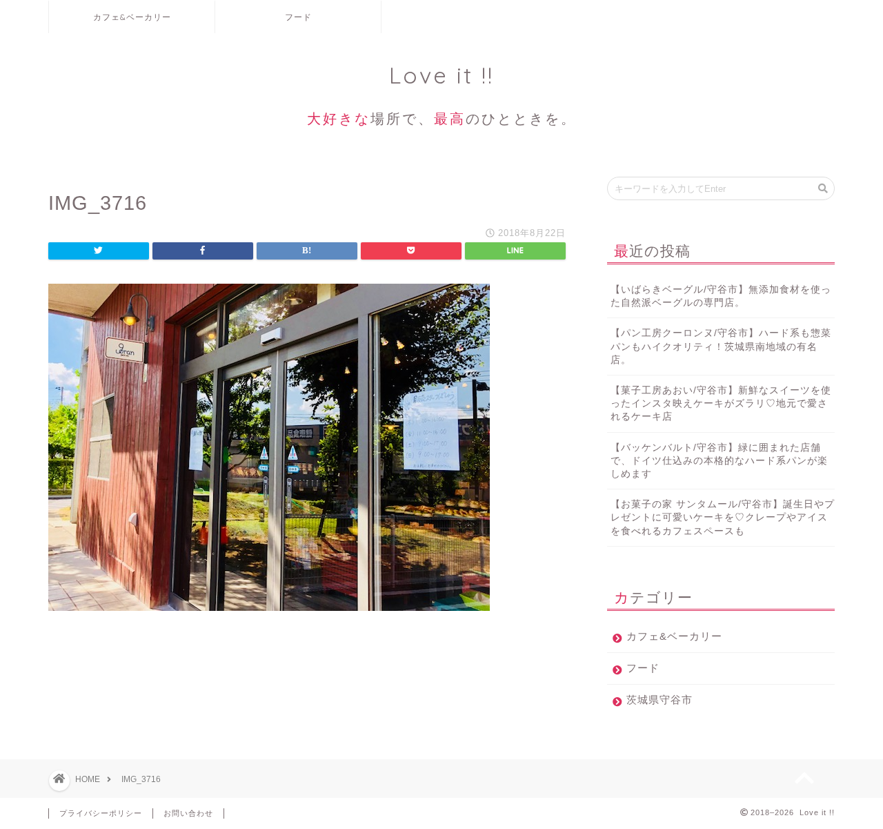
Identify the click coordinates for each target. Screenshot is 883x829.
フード (298, 17)
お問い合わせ (188, 813)
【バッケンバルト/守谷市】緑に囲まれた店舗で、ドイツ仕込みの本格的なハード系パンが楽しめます (719, 460)
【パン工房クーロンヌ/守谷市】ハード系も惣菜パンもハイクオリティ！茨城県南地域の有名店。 (721, 346)
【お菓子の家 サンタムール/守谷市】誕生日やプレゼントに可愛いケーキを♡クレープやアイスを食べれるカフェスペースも (723, 517)
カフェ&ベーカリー (132, 17)
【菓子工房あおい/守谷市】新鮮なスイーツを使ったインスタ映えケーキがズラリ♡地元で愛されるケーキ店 (721, 403)
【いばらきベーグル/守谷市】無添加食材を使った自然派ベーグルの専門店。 (721, 296)
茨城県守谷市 (659, 699)
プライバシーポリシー (100, 813)
